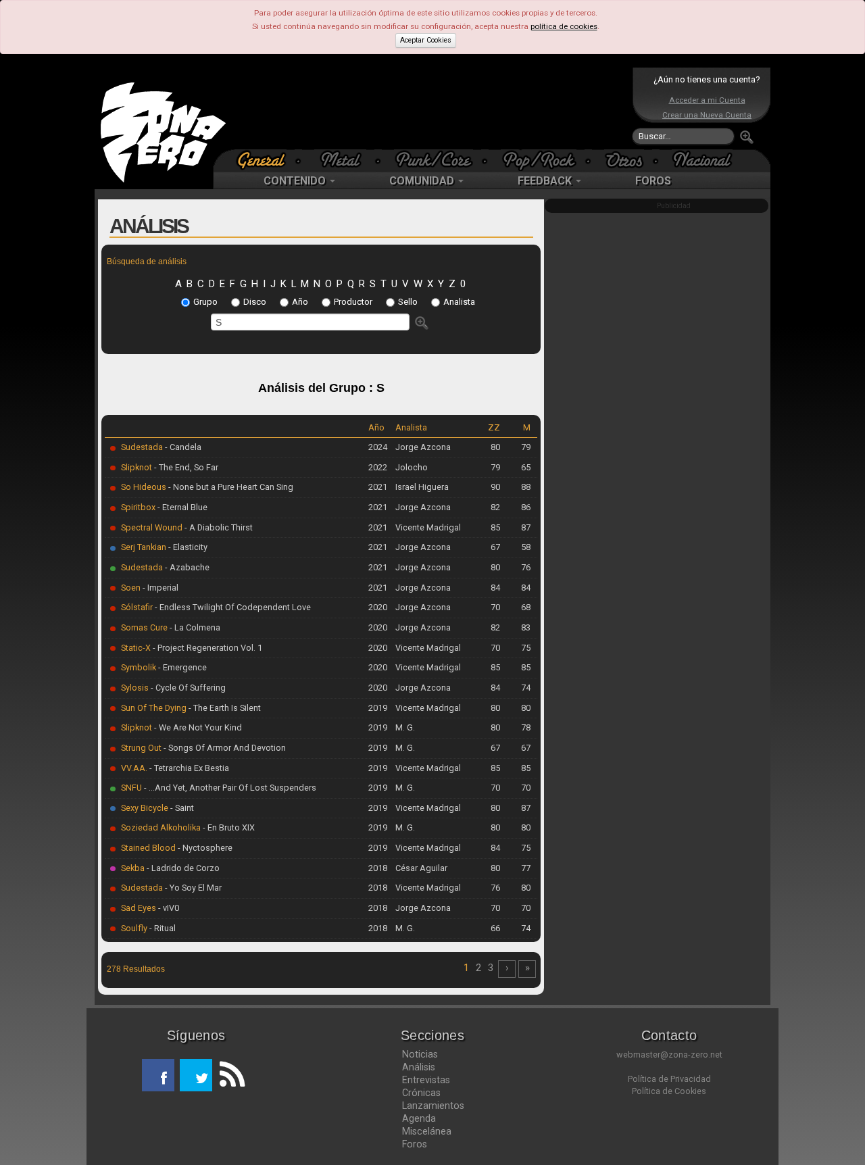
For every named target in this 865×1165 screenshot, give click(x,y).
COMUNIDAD (423, 180)
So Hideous (143, 487)
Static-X (136, 648)
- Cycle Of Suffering (187, 688)
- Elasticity (186, 547)
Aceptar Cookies (425, 40)
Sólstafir (137, 607)
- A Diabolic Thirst (217, 527)
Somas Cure (144, 627)
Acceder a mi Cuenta (707, 100)
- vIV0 (167, 908)
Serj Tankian (143, 547)
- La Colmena (194, 627)
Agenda (419, 1118)
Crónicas (421, 1092)
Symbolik (138, 667)
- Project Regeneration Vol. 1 (206, 648)
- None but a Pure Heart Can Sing (229, 487)
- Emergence (181, 667)
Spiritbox (138, 507)
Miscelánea (426, 1131)
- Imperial (159, 587)
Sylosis (135, 688)
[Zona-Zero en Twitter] (196, 1075)
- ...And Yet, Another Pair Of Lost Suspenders (229, 788)
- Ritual (161, 928)
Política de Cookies (669, 1091)
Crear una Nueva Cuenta (706, 115)
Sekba (133, 868)
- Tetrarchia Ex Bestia (188, 768)
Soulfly (134, 928)
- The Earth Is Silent (224, 708)
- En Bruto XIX (228, 827)
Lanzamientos (433, 1105)
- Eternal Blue (181, 507)
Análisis (418, 1067)
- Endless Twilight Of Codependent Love (232, 607)
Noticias (420, 1054)
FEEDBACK (546, 180)
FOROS (653, 180)
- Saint (181, 808)
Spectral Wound (151, 527)
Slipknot (136, 467)
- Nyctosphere (204, 848)
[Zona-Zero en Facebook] (158, 1075)
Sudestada (142, 447)
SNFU (131, 788)
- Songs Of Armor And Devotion (224, 748)
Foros (414, 1144)
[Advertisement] (429, 108)
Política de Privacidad (669, 1079)
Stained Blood (148, 848)
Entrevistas (426, 1079)
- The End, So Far (185, 467)
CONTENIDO (296, 180)
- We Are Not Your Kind (197, 727)
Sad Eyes (138, 908)
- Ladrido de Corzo (182, 868)
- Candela (182, 447)
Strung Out (141, 748)
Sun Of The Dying (154, 708)
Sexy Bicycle (144, 808)
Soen (131, 587)
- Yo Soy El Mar (192, 888)
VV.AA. (134, 768)
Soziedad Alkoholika (161, 827)
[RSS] (228, 1075)
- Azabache (186, 567)
